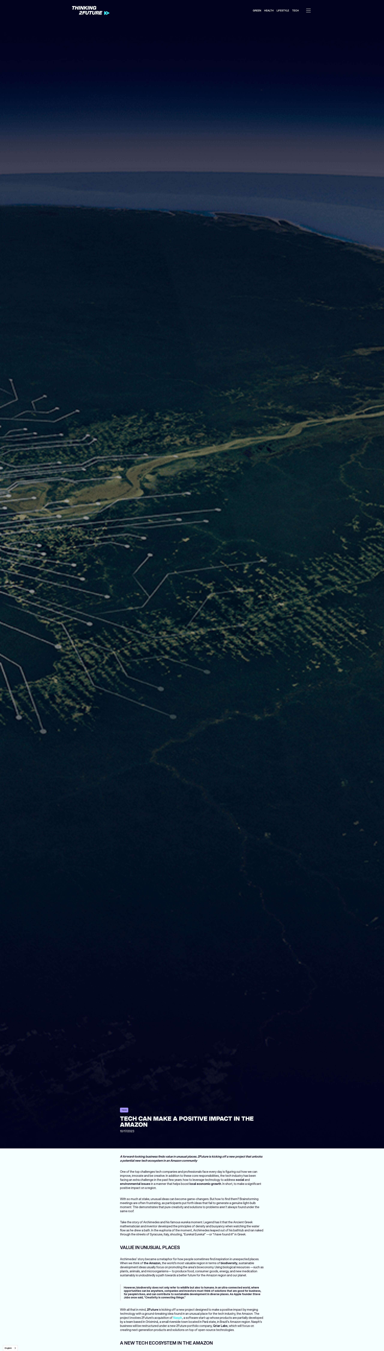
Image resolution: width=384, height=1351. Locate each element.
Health (269, 10)
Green (257, 10)
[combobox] (10, 1348)
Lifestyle (283, 10)
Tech (295, 10)
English (8, 1348)
